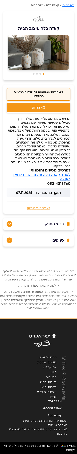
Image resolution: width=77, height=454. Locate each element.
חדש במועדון (47, 357)
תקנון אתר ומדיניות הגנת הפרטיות (45, 421)
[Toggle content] (9, 224)
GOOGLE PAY (52, 408)
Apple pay (55, 415)
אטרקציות (49, 367)
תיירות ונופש (48, 381)
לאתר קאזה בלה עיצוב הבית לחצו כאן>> (41, 177)
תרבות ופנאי (48, 386)
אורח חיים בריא (46, 391)
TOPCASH (55, 401)
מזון (54, 372)
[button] (43, 74)
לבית (53, 396)
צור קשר (61, 433)
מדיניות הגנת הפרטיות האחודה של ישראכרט (38, 429)
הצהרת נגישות (57, 425)
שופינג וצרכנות (46, 362)
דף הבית (68, 5)
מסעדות (51, 377)
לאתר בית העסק (38, 208)
